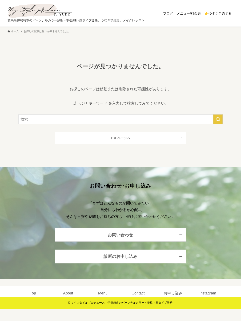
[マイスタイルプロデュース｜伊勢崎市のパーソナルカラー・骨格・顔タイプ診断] (40, 11)
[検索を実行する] (218, 119)
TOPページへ (120, 138)
